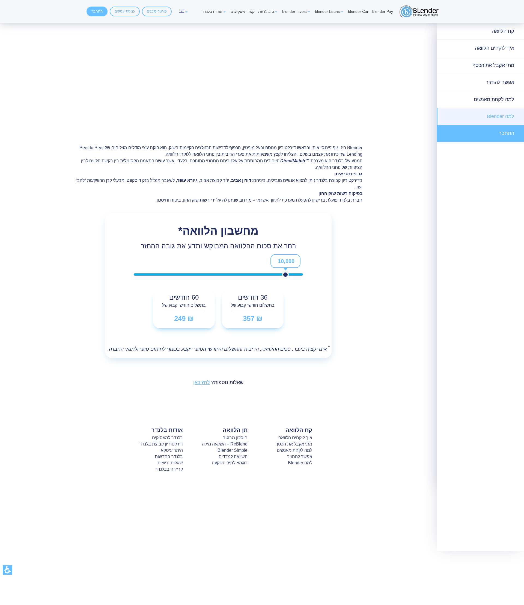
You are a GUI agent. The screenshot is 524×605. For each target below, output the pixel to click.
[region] (351, 129)
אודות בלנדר (212, 11)
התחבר (97, 11)
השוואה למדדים (233, 456)
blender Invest (294, 11)
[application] (285, 266)
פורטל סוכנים (157, 11)
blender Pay (382, 11)
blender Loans (327, 11)
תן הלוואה (235, 430)
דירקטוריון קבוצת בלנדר (161, 444)
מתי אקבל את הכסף (493, 65)
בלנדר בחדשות (169, 456)
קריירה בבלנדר (169, 469)
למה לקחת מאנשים (494, 99)
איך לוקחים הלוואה (494, 48)
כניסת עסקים (125, 11)
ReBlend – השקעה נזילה (225, 444)
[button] (7, 570)
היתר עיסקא (172, 450)
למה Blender (500, 116)
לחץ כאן (201, 382)
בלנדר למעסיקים (167, 437)
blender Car (358, 11)
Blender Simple (233, 450)
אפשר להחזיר (500, 82)
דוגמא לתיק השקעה (230, 463)
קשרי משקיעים (242, 11)
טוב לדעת (266, 11)
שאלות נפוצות (170, 463)
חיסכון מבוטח (235, 437)
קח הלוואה (503, 31)
